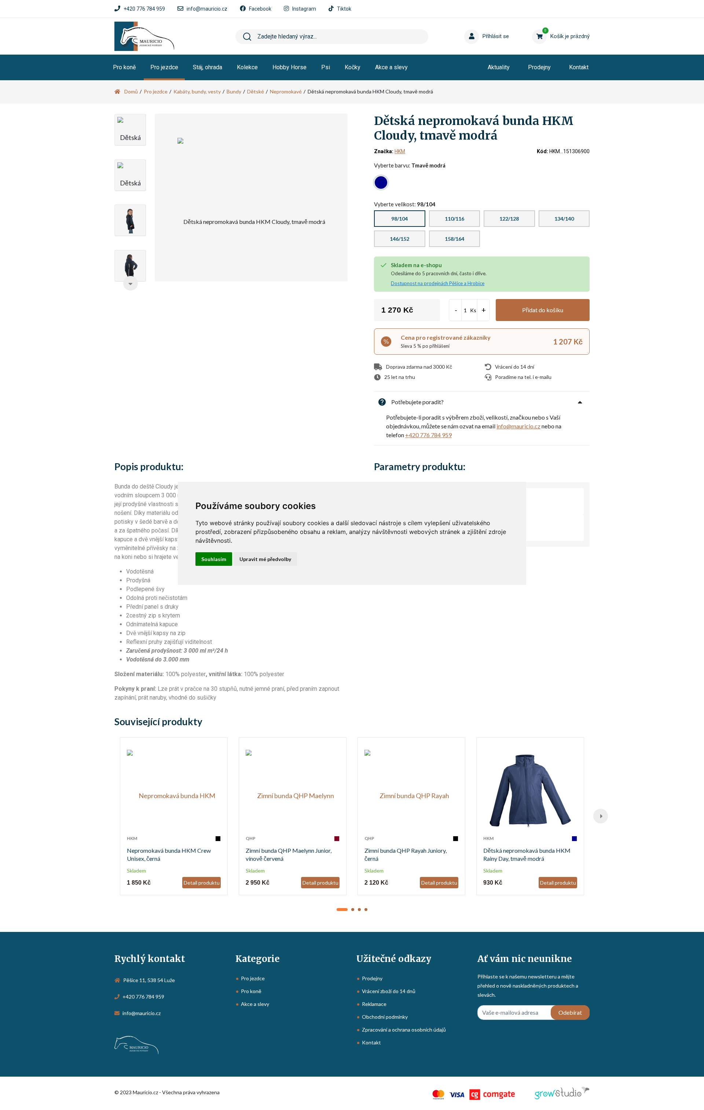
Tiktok (344, 9)
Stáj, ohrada (207, 67)
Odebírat (570, 1012)
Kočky (352, 67)
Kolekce (247, 67)
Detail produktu (202, 882)
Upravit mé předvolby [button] (265, 559)
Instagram (304, 9)
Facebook (260, 9)
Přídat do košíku (542, 309)
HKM (400, 151)
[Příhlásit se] (473, 25)
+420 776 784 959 (144, 9)
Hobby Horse (289, 67)
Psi (325, 67)
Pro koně (124, 67)
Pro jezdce (164, 67)
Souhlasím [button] (213, 559)
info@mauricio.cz (207, 9)
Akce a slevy (391, 67)
